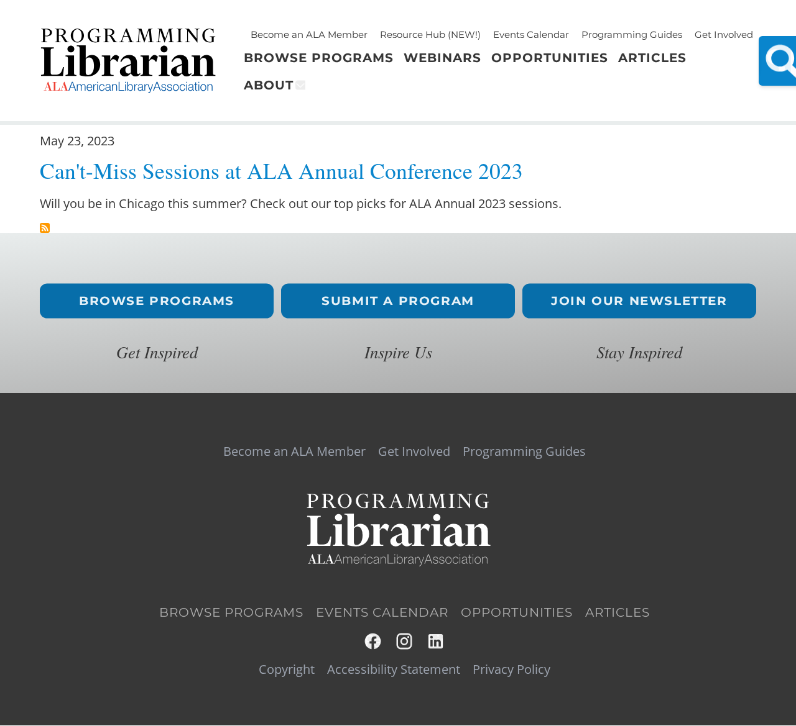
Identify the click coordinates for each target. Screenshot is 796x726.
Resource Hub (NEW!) (430, 34)
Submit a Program (398, 301)
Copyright (287, 669)
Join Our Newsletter (639, 301)
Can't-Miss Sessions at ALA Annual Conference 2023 (281, 170)
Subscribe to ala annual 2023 (45, 228)
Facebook (373, 641)
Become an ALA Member (309, 34)
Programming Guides (631, 34)
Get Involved (724, 34)
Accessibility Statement (393, 669)
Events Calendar (531, 34)
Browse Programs (156, 301)
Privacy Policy (511, 669)
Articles (617, 612)
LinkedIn (436, 641)
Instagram (405, 641)
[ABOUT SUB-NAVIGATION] (299, 85)
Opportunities (517, 612)
